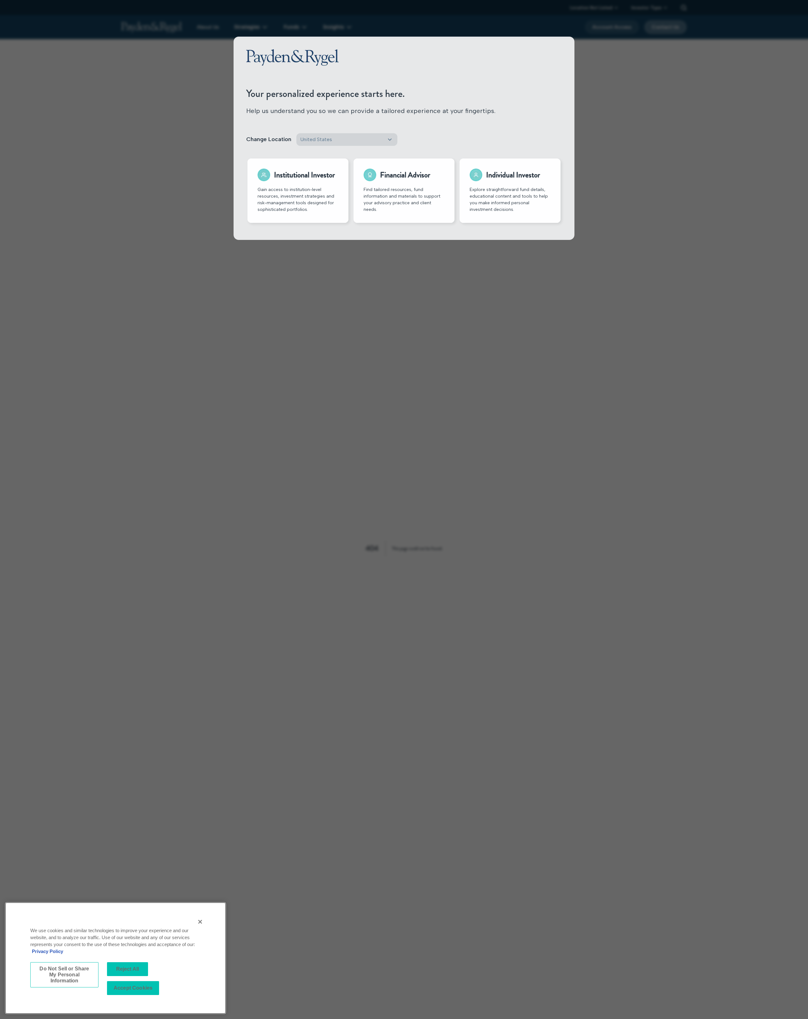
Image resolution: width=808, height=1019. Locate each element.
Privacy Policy (47, 951)
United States (316, 139)
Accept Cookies (133, 988)
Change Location (268, 139)
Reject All (127, 969)
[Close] (200, 922)
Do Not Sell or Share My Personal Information (64, 974)
